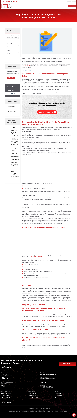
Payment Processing (11, 108)
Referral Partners (32, 395)
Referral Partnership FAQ (34, 397)
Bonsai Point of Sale (6, 395)
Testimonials (57, 397)
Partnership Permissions (34, 400)
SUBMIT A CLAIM (26, 65)
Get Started (72, 6)
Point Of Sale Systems (11, 111)
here (37, 264)
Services (36, 6)
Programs (57, 6)
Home (31, 6)
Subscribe (13, 93)
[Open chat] (74, 415)
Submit (12, 57)
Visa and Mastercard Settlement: (35, 256)
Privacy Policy (45, 413)
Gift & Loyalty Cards (6, 402)
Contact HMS (11, 77)
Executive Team (58, 395)
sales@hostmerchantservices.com (47, 378)
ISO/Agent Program (33, 393)
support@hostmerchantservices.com (48, 374)
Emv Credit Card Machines (7, 397)
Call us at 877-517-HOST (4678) (17, 366)
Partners (50, 6)
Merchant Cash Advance (7, 400)
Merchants (43, 6)
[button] (47, 70)
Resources (64, 6)
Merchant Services (10, 106)
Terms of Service (51, 413)
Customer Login (58, 393)
